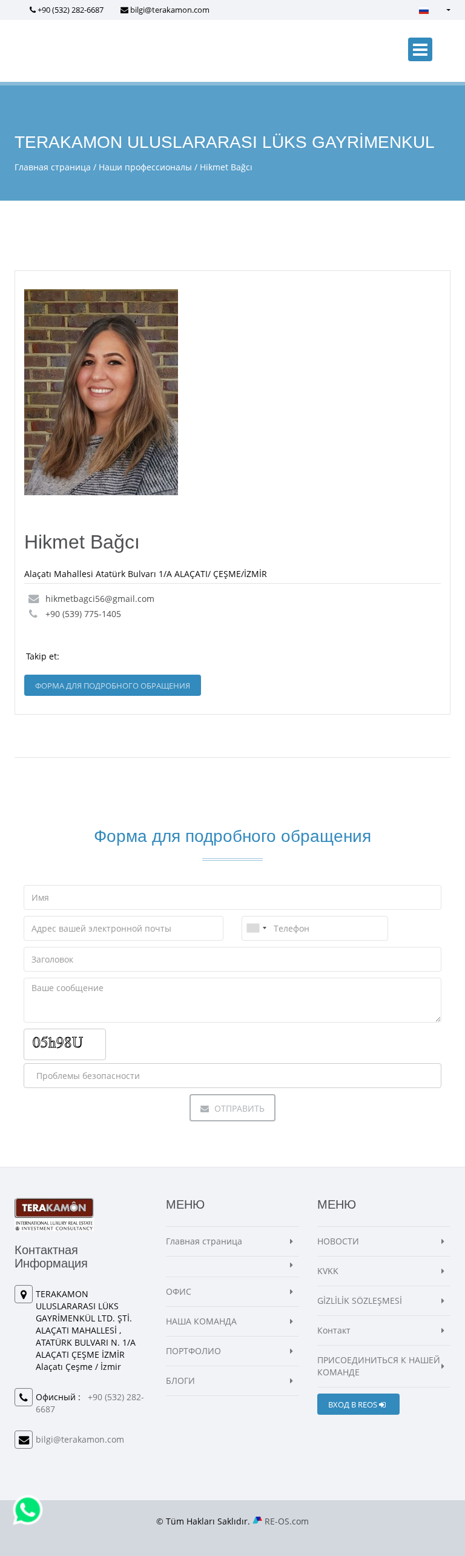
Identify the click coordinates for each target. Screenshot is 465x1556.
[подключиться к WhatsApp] (28, 1509)
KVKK (327, 1271)
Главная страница (53, 167)
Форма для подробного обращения (112, 685)
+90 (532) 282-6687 (71, 9)
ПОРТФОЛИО (193, 1351)
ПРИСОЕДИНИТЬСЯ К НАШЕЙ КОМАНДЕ (378, 1366)
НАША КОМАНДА (201, 1321)
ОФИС (178, 1291)
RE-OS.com (287, 1521)
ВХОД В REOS (353, 1404)
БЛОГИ (180, 1380)
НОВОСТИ (338, 1241)
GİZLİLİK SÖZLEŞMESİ (359, 1300)
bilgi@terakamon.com (169, 9)
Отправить (238, 1108)
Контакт (334, 1330)
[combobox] (256, 928)
